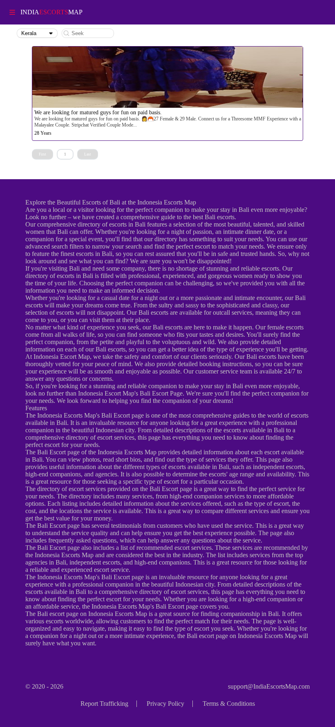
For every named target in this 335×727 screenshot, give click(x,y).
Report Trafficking (104, 703)
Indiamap (51, 12)
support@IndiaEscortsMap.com (269, 686)
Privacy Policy (165, 703)
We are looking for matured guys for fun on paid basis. (98, 112)
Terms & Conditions (229, 703)
